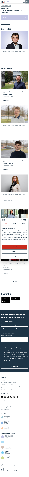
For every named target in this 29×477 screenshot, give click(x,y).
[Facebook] (2, 397)
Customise (13, 251)
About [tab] (23, 223)
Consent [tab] (5, 223)
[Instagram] (8, 397)
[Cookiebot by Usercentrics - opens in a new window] (21, 220)
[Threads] (14, 397)
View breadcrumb (6, 5)
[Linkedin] (5, 397)
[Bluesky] (17, 397)
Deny (14, 256)
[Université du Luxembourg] (3, 2)
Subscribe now (14, 366)
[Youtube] (11, 397)
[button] (5, 298)
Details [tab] (14, 223)
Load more (14, 281)
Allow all (14, 246)
